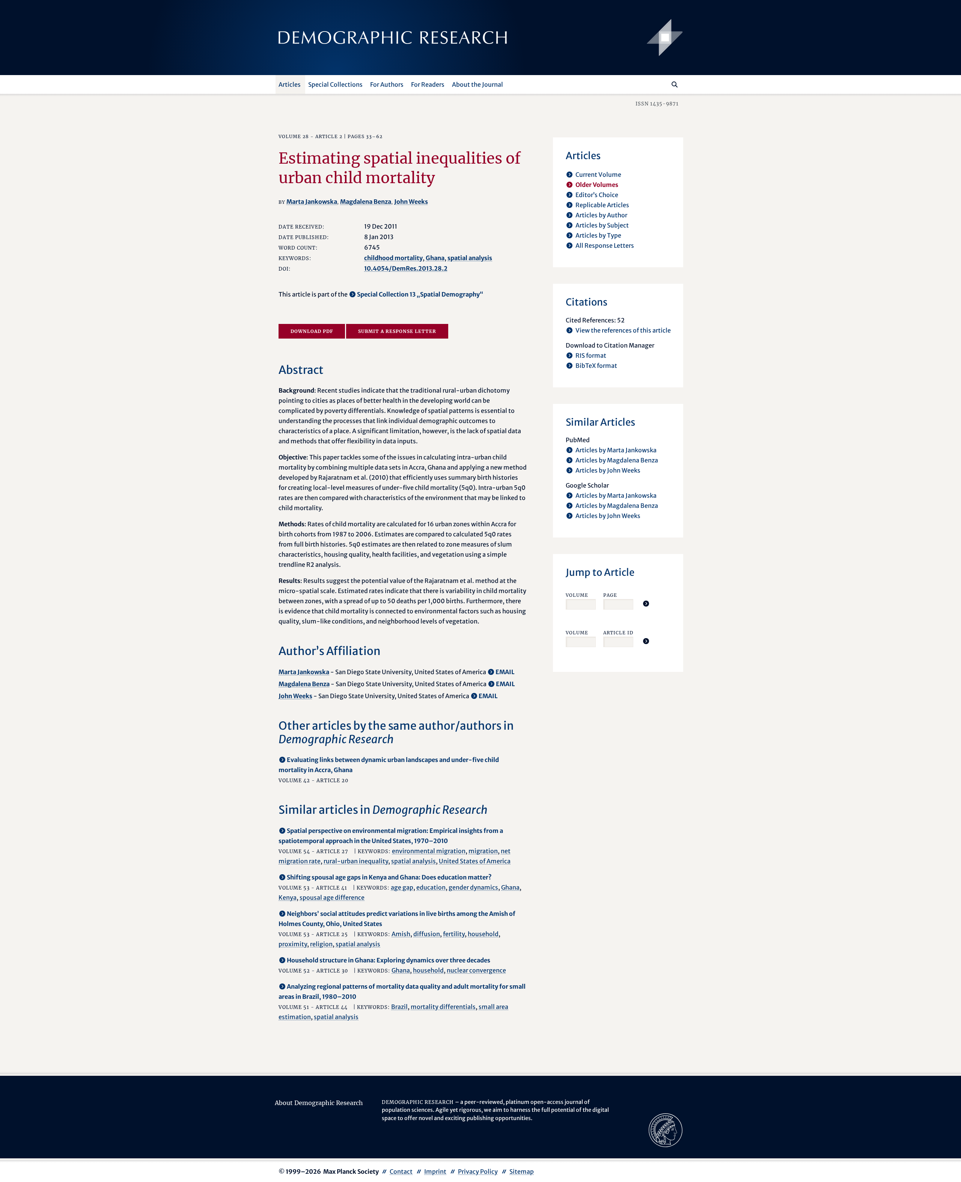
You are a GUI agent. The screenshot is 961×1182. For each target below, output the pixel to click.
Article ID (618, 632)
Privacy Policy (478, 1171)
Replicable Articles (602, 205)
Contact (401, 1171)
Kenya (288, 897)
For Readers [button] (427, 84)
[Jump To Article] (646, 603)
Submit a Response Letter (397, 331)
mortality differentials (443, 1006)
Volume (577, 595)
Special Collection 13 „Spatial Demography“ (420, 294)
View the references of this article (623, 330)
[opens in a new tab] (665, 1129)
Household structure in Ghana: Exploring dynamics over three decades (388, 960)
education (431, 887)
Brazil (399, 1006)
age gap (402, 887)
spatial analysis (469, 258)
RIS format (590, 355)
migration (483, 851)
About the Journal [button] (477, 84)
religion (321, 944)
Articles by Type (598, 235)
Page (610, 595)
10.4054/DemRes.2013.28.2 (405, 268)
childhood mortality (393, 258)
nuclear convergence (476, 970)
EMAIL (505, 672)
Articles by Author (601, 215)
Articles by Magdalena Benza (616, 460)
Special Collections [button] (335, 84)
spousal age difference (332, 897)
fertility (454, 934)
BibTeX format (596, 365)
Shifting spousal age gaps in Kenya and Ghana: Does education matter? (389, 877)
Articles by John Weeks (607, 470)
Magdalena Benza (365, 201)
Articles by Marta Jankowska (616, 450)
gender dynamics (473, 887)
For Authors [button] (387, 84)
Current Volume (598, 174)
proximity (293, 944)
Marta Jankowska (311, 201)
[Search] (674, 84)
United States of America (475, 861)
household (483, 934)
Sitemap (521, 1171)
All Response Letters (604, 245)
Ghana (435, 258)
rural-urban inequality (356, 861)
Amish (401, 934)
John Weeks (411, 201)
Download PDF (312, 331)
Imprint (435, 1171)
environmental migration (428, 851)
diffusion (426, 934)
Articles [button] (290, 84)
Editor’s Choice (596, 195)
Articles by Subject (602, 225)
